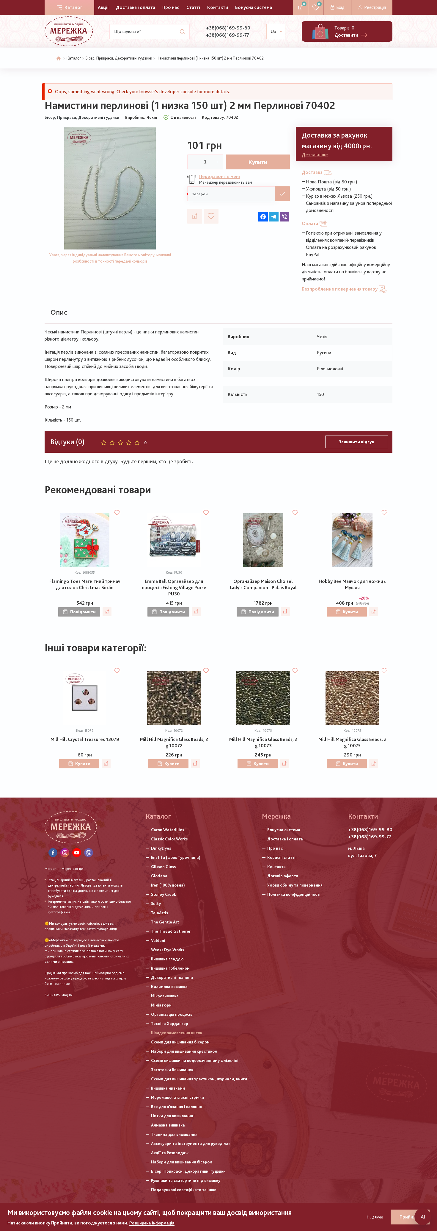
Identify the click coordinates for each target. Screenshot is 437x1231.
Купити (258, 162)
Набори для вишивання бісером (181, 1162)
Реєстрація (375, 7)
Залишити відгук (356, 441)
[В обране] (211, 216)
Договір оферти (282, 875)
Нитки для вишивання (172, 1115)
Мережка (276, 816)
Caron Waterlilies (167, 829)
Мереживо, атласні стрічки (177, 1097)
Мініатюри (161, 1005)
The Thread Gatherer (171, 931)
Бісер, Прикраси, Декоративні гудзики (119, 58)
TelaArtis (159, 912)
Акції (103, 7)
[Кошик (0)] (320, 31)
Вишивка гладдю (167, 959)
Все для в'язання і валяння (176, 1106)
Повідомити (83, 611)
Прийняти (410, 1217)
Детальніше (315, 154)
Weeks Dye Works (167, 949)
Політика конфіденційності (293, 894)
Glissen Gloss (163, 866)
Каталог (73, 7)
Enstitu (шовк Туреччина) (175, 857)
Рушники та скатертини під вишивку (185, 1180)
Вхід (340, 7)
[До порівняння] (194, 216)
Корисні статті (281, 857)
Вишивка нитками (168, 1088)
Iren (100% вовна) (168, 885)
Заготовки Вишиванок (172, 1069)
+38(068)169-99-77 (227, 35)
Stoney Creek (163, 894)
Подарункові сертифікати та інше (183, 1189)
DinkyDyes (161, 848)
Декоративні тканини (172, 977)
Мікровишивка (165, 995)
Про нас (170, 7)
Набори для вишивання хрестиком (184, 1051)
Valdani (158, 940)
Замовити (282, 193)
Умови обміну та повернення (295, 885)
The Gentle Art (165, 922)
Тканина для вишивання (174, 1134)
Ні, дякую (375, 1217)
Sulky (156, 903)
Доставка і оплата (135, 7)
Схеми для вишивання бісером (180, 1042)
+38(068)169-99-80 (228, 28)
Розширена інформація (152, 1223)
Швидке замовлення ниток (176, 1032)
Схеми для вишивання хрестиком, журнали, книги (199, 1078)
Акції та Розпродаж (169, 1152)
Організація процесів (171, 1014)
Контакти (217, 7)
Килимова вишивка (169, 986)
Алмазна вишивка (168, 1125)
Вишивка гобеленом (170, 968)
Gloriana (159, 875)
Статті (193, 7)
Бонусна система (253, 7)
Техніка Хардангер (169, 1023)
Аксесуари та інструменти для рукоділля (190, 1143)
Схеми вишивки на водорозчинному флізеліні (194, 1060)
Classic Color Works (169, 839)
